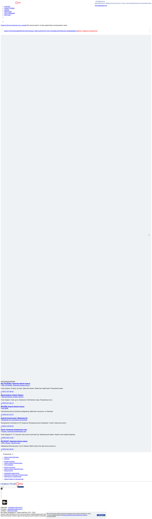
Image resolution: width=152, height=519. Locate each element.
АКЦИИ (6, 10)
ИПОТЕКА (7, 15)
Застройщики (8, 465)
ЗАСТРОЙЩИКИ (9, 13)
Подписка (20, 487)
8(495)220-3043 (12, 511)
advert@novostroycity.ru (15, 509)
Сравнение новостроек (11, 473)
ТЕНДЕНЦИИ (14, 31)
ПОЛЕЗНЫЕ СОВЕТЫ (33, 31)
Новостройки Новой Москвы (13, 469)
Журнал (6, 459)
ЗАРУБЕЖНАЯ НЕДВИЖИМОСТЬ (67, 31)
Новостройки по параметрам (13, 479)
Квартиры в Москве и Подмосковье (16, 475)
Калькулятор (8, 471)
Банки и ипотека (9, 467)
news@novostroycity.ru (15, 507)
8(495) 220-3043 (11, 17)
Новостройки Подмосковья (13, 463)
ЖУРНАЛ (7, 6)
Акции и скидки (9, 461)
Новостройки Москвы (11, 457)
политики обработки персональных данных (74, 515)
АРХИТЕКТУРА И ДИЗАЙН (48, 31)
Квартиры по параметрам (12, 476)
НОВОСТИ (7, 31)
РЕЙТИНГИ (22, 31)
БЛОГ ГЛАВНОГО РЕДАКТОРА (87, 31)
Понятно (101, 515)
